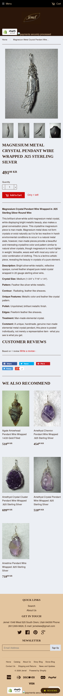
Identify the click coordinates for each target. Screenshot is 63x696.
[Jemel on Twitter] (19, 633)
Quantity (6, 181)
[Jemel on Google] (43, 633)
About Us (31, 610)
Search (31, 606)
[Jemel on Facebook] (27, 633)
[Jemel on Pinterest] (35, 633)
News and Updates (47, 666)
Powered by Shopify (37, 670)
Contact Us (10, 666)
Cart (58, 3)
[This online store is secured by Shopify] (9, 34)
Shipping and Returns (27, 666)
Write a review (27, 351)
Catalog (17, 661)
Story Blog (38, 661)
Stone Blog (50, 661)
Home (4, 39)
